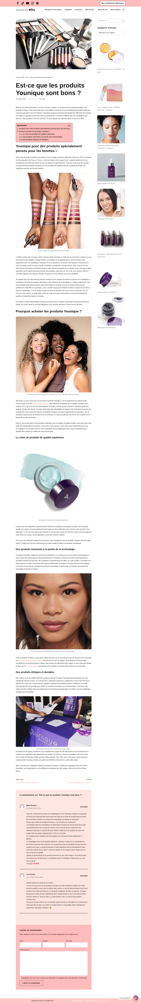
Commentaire (25, 950)
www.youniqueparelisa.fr (40, 403)
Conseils (78, 9)
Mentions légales (77, 1000)
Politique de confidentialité (92, 1000)
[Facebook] (18, 3)
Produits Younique (53, 9)
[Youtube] (28, 3)
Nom (22, 941)
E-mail (45, 941)
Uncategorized (32, 99)
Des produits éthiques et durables (35, 140)
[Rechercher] (123, 9)
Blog (23, 77)
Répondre (84, 807)
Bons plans (103, 9)
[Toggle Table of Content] (68, 125)
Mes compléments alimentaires (112, 3)
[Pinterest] (37, 3)
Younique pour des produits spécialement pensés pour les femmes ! (44, 129)
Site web (69, 941)
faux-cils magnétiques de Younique (30, 660)
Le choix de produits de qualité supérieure (39, 134)
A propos (68, 9)
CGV (103, 1000)
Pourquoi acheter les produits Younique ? (34, 131)
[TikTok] (23, 3)
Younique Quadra (32, 666)
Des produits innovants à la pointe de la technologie (42, 137)
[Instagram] (32, 3)
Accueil (18, 77)
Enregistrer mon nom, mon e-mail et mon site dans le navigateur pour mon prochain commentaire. (54, 978)
